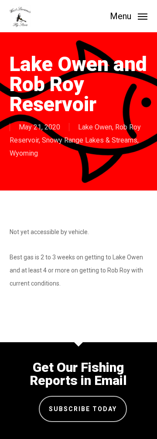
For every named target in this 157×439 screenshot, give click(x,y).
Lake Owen (95, 127)
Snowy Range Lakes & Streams (89, 140)
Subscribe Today (83, 408)
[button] (128, 15)
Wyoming (24, 153)
